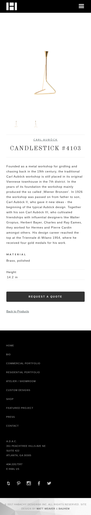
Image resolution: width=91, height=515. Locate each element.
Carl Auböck (45, 139)
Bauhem (64, 508)
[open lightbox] (45, 73)
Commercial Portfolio (23, 363)
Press (10, 417)
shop (10, 399)
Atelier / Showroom (21, 381)
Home (10, 345)
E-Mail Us (12, 468)
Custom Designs (18, 390)
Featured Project (19, 408)
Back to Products (17, 311)
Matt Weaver (46, 508)
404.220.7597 (14, 464)
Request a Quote (45, 296)
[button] (81, 6)
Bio (8, 354)
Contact (12, 426)
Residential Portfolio (23, 372)
